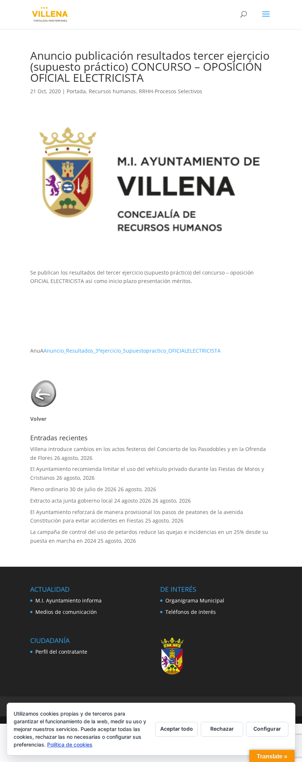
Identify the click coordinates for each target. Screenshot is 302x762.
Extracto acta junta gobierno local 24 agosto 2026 (90, 500)
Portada (76, 91)
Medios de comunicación (66, 611)
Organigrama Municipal (194, 600)
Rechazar (222, 729)
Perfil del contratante (61, 651)
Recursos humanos (112, 91)
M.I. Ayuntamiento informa (68, 600)
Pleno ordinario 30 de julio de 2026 (73, 489)
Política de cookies (69, 744)
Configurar (267, 729)
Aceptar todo (176, 729)
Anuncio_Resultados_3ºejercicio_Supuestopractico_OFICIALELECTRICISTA (132, 350)
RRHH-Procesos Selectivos (170, 91)
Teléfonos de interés (190, 611)
